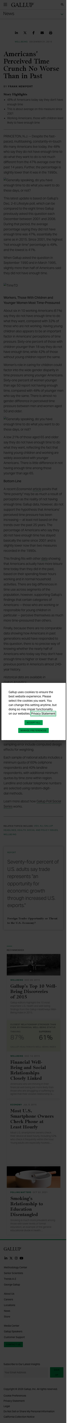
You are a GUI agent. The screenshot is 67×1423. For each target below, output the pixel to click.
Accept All (33, 722)
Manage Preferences (34, 730)
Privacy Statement (43, 713)
